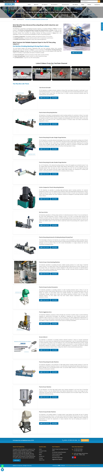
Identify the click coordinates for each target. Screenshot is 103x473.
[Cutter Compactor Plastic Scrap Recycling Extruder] (61, 73)
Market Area (41, 459)
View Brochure (101, 26)
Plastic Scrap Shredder (57, 454)
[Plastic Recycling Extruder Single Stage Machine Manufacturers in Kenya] (25, 147)
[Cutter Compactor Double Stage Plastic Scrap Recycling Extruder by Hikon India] (22, 73)
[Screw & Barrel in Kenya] (25, 347)
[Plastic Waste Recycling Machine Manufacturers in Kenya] (25, 122)
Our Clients (75, 4)
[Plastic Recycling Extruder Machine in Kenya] (25, 372)
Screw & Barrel (43, 337)
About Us (36, 4)
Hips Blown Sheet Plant (57, 457)
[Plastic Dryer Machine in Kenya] (25, 397)
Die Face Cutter (43, 212)
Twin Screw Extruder (45, 87)
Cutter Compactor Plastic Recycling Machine (51, 187)
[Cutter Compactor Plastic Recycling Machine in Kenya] (25, 197)
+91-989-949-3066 (9, 1)
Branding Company (86, 465)
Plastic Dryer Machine (45, 387)
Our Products (54, 4)
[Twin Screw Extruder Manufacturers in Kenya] (25, 97)
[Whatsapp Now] (2, 466)
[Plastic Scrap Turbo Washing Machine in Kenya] (25, 272)
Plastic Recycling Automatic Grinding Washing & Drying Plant (56, 237)
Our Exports (45, 4)
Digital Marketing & (77, 465)
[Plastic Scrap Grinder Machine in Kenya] (25, 422)
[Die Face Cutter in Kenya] (25, 222)
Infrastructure (65, 4)
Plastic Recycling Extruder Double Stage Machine (52, 162)
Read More (54, 97)
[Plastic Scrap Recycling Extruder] (41, 73)
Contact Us (97, 4)
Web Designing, (69, 465)
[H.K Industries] (9, 4)
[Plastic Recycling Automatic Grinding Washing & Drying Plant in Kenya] (25, 247)
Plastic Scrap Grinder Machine (47, 412)
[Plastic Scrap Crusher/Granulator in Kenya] (25, 297)
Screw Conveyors (56, 455)
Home (29, 4)
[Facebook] (16, 1)
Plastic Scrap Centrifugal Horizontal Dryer (60, 450)
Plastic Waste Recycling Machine (48, 112)
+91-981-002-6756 (78, 450)
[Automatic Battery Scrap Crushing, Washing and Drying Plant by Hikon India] (80, 73)
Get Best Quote (45, 97)
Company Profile (42, 451)
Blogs (82, 4)
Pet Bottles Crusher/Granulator (59, 452)
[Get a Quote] (2, 469)
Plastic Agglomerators (45, 312)
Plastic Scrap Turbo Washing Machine (49, 262)
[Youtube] (18, 1)
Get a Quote (85, 440)
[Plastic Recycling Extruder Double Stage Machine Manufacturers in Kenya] (25, 172)
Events (89, 4)
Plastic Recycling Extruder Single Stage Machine (52, 137)
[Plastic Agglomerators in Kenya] (25, 322)
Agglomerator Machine (57, 459)
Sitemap (41, 458)
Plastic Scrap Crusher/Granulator (48, 287)
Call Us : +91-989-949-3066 (70, 440)
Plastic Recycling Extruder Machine (49, 362)
